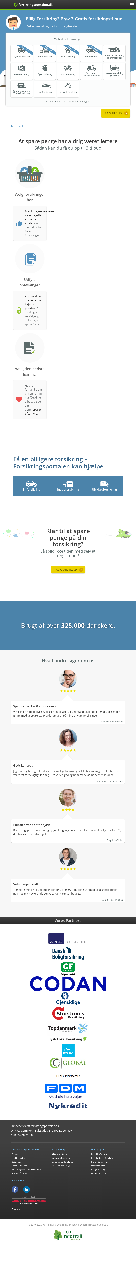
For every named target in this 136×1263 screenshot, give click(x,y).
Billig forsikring (98, 1169)
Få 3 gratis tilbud (66, 569)
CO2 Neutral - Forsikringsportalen (68, 1235)
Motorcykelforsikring (60, 1158)
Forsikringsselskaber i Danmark (26, 1169)
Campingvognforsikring (62, 1161)
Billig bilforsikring (59, 1154)
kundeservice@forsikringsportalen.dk (35, 1126)
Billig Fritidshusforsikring (102, 1158)
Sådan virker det (19, 1165)
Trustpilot (17, 126)
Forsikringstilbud (98, 1173)
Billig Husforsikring (100, 1154)
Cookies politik (18, 1158)
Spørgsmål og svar (20, 1173)
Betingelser (17, 1161)
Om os (15, 1154)
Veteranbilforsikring (60, 1165)
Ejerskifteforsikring (100, 1161)
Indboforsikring (98, 1165)
